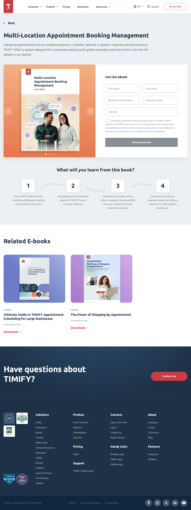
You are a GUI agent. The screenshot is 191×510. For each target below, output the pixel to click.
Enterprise (83, 6)
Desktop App (117, 454)
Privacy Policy (111, 503)
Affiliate (152, 459)
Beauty (39, 462)
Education (41, 452)
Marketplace (79, 432)
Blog (150, 437)
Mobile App (116, 464)
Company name (154, 100)
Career (151, 427)
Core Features (80, 422)
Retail (39, 432)
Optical (39, 483)
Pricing (66, 6)
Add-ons (77, 427)
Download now (141, 142)
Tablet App (116, 459)
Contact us (169, 376)
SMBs (39, 422)
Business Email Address (120, 100)
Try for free (175, 6)
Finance (40, 437)
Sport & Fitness (44, 473)
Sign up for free (118, 422)
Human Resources (45, 447)
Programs (153, 454)
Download (11, 332)
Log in (113, 427)
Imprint (72, 503)
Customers (153, 432)
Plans (76, 454)
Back (11, 23)
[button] (46, 154)
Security (77, 437)
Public (39, 457)
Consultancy (42, 478)
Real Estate (42, 442)
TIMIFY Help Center (83, 471)
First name (114, 88)
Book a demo (117, 437)
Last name (151, 88)
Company (153, 422)
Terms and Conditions (90, 503)
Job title (112, 111)
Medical (40, 468)
